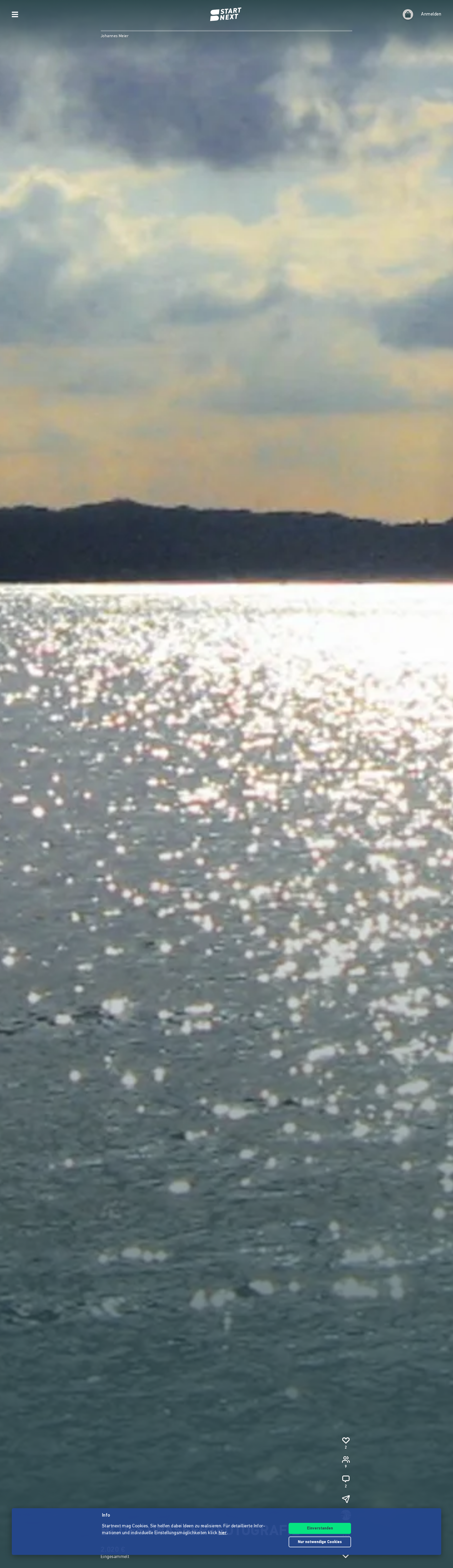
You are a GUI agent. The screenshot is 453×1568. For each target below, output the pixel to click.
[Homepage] (226, 14)
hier (223, 1533)
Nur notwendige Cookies (320, 1542)
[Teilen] (345, 1499)
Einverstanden (320, 1528)
